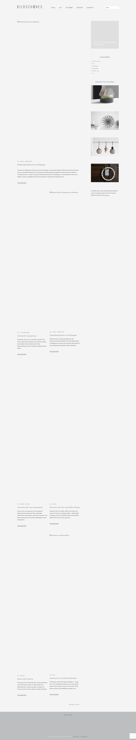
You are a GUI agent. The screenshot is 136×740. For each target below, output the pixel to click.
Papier (22, 161)
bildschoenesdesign (28, 17)
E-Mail (107, 195)
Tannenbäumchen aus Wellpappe (63, 335)
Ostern (22, 504)
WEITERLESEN (21, 182)
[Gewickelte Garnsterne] (32, 330)
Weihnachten (28, 161)
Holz (53, 674)
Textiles (27, 504)
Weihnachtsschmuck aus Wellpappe (31, 165)
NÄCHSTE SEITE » (74, 704)
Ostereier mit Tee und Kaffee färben (65, 507)
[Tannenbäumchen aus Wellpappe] (65, 192)
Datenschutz (85, 736)
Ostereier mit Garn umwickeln (29, 507)
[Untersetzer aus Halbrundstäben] (65, 535)
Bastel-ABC (96, 61)
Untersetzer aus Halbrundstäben (63, 678)
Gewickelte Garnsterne (26, 336)
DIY (18, 161)
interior (95, 66)
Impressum (76, 736)
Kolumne (95, 68)
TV (20, 332)
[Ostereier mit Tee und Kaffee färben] (65, 502)
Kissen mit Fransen (25, 679)
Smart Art (96, 71)
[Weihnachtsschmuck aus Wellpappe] (48, 22)
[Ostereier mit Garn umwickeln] (32, 502)
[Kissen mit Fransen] (32, 673)
